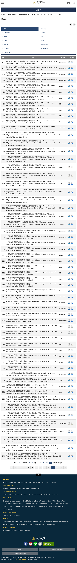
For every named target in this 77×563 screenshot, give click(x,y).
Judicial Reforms (8, 485)
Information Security (57, 549)
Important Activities (9, 527)
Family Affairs (61, 501)
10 (57, 467)
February (7, 33)
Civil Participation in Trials (31, 504)
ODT (72, 62)
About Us (6, 479)
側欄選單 (3, 3)
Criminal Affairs (17, 504)
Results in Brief (35, 488)
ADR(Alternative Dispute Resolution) (36, 501)
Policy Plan (45, 482)
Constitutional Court (9, 491)
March (43, 33)
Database (5, 515)
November (44, 48)
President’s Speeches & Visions (12, 488)
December (7, 52)
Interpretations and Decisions (17, 495)
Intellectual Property (62, 504)
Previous (16, 467)
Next (61, 467)
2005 (59, 14)
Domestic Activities (24, 530)
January (43, 29)
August (6, 44)
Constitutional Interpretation (11, 501)
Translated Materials (51, 524)
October (6, 48)
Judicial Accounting (59, 506)
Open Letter (25, 488)
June (5, 40)
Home (3, 14)
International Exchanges (10, 530)
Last (65, 467)
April (5, 36)
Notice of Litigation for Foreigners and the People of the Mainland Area (23, 524)
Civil (22, 501)
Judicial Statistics (24, 14)
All (5, 29)
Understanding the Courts (10, 521)
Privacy (20, 549)
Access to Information (10, 512)
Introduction (12, 482)
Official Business (12, 14)
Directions (53, 482)
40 (47, 462)
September (44, 44)
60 (50, 462)
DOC (69, 62)
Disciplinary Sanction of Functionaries (25, 506)
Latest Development (34, 495)
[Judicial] (38, 2)
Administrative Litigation (47, 504)
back (70, 24)
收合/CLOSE (38, 475)
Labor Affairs (52, 501)
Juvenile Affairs (7, 504)
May (42, 36)
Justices (5, 495)
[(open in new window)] (26, 544)
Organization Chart (34, 482)
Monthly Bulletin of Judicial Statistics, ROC (43, 14)
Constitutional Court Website (49, 495)
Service (5, 518)
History (5, 482)
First (12, 467)
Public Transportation (20, 559)
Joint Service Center (25, 521)
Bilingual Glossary (15, 515)
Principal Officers (23, 482)
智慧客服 (68, 3)
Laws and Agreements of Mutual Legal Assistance (54, 521)
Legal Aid (35, 521)
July (42, 40)
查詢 (74, 3)
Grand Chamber (7, 506)
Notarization (41, 506)
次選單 (38, 10)
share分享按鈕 (74, 24)
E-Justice (49, 506)
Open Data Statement (20, 553)
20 (43, 462)
